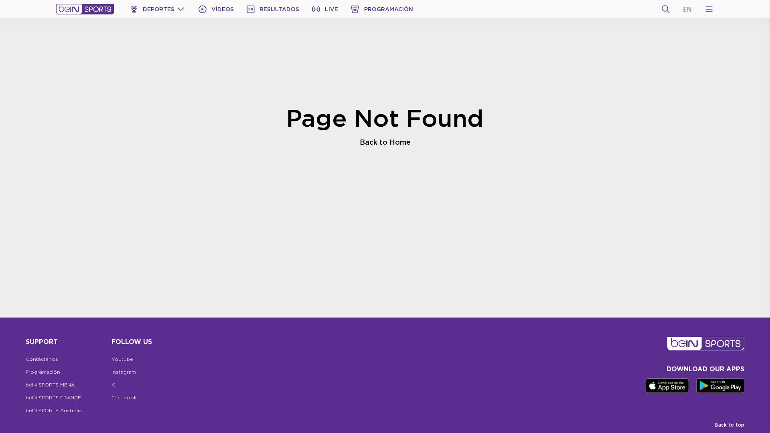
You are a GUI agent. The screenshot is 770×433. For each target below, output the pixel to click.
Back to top (729, 424)
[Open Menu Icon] (709, 9)
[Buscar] (666, 9)
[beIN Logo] (85, 9)
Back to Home (385, 142)
